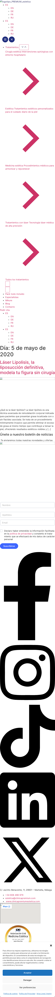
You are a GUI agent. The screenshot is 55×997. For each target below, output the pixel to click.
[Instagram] (27, 703)
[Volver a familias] (7, 284)
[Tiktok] (27, 767)
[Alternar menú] (8, 39)
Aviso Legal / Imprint (44, 994)
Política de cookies (10, 994)
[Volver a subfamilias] (7, 289)
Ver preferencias (27, 987)
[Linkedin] (27, 830)
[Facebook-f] (27, 639)
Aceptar (28, 972)
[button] (51, 945)
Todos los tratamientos (17, 279)
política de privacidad (21, 533)
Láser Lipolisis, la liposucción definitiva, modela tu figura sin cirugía (27, 367)
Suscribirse (9, 546)
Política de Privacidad (27, 994)
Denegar (27, 980)
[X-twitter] (27, 886)
